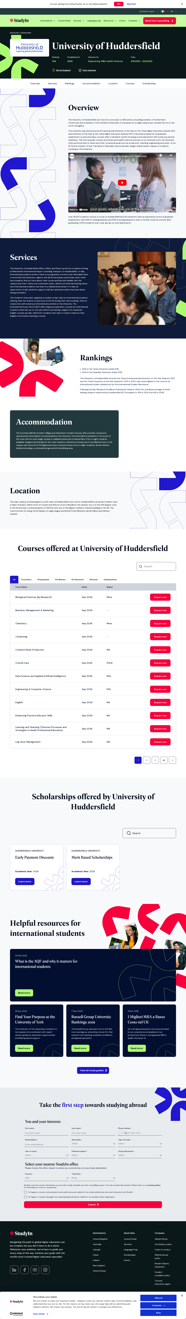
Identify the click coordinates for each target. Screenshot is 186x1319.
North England (63, 70)
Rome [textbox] (74, 1178)
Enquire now (160, 597)
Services (77, 20)
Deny (158, 1313)
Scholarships (130, 1255)
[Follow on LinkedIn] (14, 1270)
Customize (157, 1305)
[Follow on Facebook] (24, 1270)
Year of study (31, 1151)
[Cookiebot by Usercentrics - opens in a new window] (16, 1314)
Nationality (77, 1140)
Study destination (126, 1151)
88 (164, 760)
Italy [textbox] (27, 1178)
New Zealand (99, 1265)
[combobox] (122, 1132)
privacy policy (154, 1185)
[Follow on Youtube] (35, 1270)
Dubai (95, 1255)
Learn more (24, 881)
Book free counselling (157, 20)
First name (30, 1128)
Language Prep (131, 1249)
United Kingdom (100, 1239)
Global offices (161, 1239)
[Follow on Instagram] (45, 1270)
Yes (118, 4)
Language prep (94, 20)
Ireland (96, 1260)
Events (122, 20)
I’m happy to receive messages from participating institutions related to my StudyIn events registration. (71, 1197)
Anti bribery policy (163, 1244)
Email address (31, 1140)
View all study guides (92, 1070)
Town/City (77, 1174)
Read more (24, 992)
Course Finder (130, 1239)
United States (99, 1271)
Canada (96, 1249)
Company (132, 20)
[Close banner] (182, 1295)
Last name (77, 1128)
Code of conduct (163, 1249)
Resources (108, 20)
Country (29, 1174)
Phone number (125, 1128)
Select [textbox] (75, 1143)
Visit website (89, 70)
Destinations (46, 20)
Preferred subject (80, 1151)
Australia (97, 1244)
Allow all (158, 1298)
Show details (39, 1314)
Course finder (64, 20)
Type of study (125, 1140)
